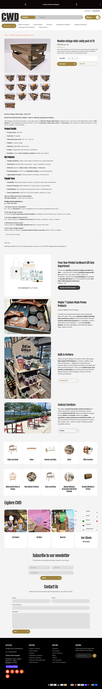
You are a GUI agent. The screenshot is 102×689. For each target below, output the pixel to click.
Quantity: (62, 58)
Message (15, 611)
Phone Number (16, 605)
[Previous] (25, 4)
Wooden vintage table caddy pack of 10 (21, 35)
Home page (55, 651)
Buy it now (82, 64)
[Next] (76, 4)
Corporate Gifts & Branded (37, 660)
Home (6, 35)
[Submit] (94, 656)
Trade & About (33, 662)
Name (14, 598)
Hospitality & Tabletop (35, 655)
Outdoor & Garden (34, 648)
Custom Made (33, 651)
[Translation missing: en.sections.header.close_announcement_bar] (100, 4)
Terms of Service (57, 653)
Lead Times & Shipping (59, 662)
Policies (54, 657)
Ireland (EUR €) (96, 10)
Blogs (54, 655)
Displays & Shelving (35, 657)
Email (54, 598)
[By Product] (15, 529)
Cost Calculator (57, 660)
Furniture (31, 653)
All (3, 10)
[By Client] (39, 529)
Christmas (55, 648)
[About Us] (62, 529)
